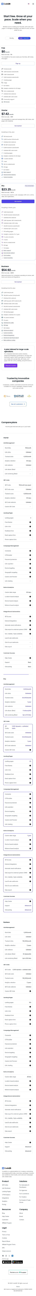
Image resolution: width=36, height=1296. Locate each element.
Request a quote (11, 365)
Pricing (4, 1204)
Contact (21, 1219)
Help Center (5, 1216)
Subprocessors (6, 1251)
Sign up (18, 63)
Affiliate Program (7, 1223)
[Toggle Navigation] (33, 3)
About (21, 1213)
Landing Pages (6, 1191)
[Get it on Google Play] (17, 1262)
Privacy (4, 1231)
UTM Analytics (6, 1194)
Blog (3, 1213)
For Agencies (23, 1190)
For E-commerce (24, 1193)
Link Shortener (6, 1188)
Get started (18, 126)
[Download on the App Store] (7, 1262)
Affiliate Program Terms (8, 1244)
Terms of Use (6, 1234)
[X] (9, 1256)
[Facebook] (3, 1256)
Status (18, 1286)
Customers (5, 1219)
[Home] (5, 4)
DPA (3, 1247)
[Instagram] (6, 1256)
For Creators (23, 1197)
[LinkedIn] (12, 1256)
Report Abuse (6, 1241)
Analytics (4, 1201)
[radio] (12, 38)
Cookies (4, 1238)
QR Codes (5, 1185)
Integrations (5, 1198)
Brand (21, 1216)
